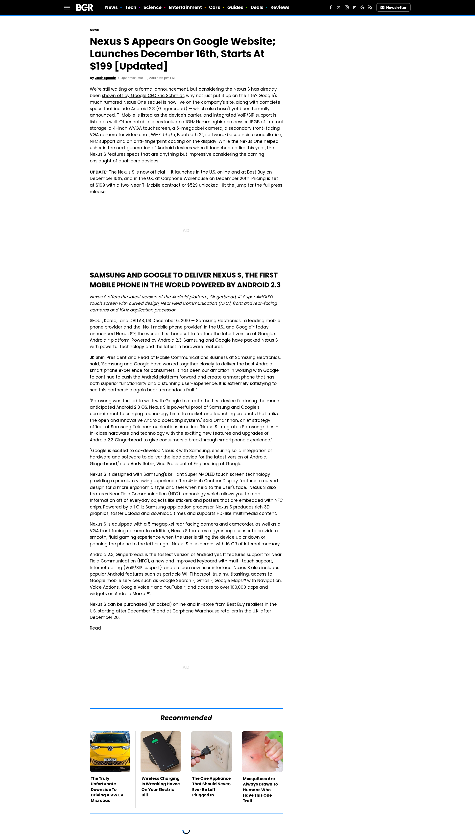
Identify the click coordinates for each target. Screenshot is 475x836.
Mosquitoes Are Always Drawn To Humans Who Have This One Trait (260, 790)
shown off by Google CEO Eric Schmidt (143, 96)
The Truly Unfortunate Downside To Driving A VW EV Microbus (107, 789)
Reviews (279, 7)
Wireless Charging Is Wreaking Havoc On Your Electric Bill (161, 787)
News (111, 7)
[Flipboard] (354, 7)
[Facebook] (331, 7)
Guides (235, 7)
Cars (214, 7)
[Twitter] (339, 7)
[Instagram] (347, 7)
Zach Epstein (105, 78)
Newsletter (396, 7)
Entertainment (185, 7)
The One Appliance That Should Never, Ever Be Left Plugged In (211, 787)
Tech (130, 7)
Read (95, 628)
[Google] (362, 7)
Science (152, 7)
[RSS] (370, 7)
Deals (257, 7)
